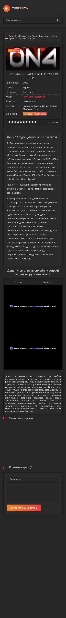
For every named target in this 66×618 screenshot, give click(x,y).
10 (35, 122)
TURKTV (20, 8)
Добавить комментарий (23, 507)
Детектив (40, 96)
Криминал (28, 96)
